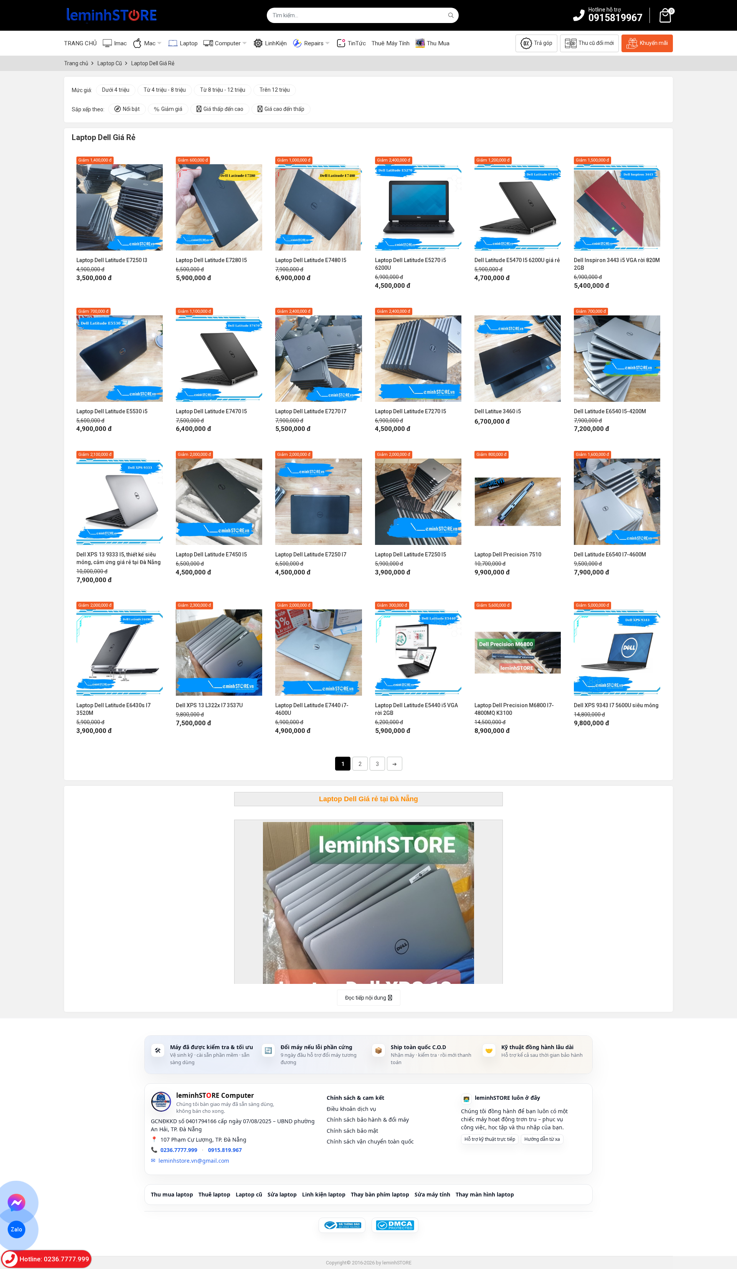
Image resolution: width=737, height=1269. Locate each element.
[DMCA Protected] (395, 1225)
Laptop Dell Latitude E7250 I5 (410, 554)
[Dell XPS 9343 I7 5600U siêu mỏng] (617, 649)
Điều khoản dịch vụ (351, 1108)
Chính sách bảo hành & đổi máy (368, 1119)
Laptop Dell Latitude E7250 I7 (310, 554)
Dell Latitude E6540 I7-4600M (610, 554)
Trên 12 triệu (274, 90)
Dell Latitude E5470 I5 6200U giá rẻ (517, 260)
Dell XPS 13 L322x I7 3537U (209, 705)
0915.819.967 (225, 1149)
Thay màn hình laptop (485, 1194)
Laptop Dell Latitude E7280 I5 (211, 260)
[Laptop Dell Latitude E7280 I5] (219, 204)
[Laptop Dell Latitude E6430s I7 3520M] (119, 649)
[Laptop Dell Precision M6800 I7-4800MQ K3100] (517, 649)
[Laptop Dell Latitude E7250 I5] (418, 498)
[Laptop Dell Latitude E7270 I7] (318, 355)
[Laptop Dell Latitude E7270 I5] (418, 355)
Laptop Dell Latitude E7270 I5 (410, 411)
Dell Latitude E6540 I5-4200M (610, 411)
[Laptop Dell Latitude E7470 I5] (219, 355)
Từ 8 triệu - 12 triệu (222, 90)
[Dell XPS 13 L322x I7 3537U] (219, 649)
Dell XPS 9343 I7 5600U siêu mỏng (616, 705)
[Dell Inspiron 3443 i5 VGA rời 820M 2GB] (617, 204)
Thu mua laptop (172, 1194)
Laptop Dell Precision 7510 (507, 554)
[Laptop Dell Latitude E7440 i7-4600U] (318, 649)
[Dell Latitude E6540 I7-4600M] (617, 498)
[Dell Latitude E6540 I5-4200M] (617, 355)
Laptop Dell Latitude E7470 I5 (211, 411)
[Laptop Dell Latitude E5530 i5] (119, 355)
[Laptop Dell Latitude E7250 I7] (318, 498)
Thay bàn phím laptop (380, 1194)
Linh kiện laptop (323, 1194)
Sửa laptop (282, 1194)
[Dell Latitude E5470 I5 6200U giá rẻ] (517, 204)
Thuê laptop (214, 1194)
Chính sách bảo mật (352, 1130)
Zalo (16, 1229)
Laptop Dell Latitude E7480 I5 (310, 260)
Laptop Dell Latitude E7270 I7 (310, 411)
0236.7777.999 (178, 1149)
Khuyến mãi (654, 43)
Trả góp (543, 43)
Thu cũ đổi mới (596, 43)
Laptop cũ (249, 1194)
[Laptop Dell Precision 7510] (517, 498)
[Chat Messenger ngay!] (17, 1202)
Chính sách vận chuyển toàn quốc (370, 1141)
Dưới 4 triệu (115, 90)
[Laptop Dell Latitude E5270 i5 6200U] (418, 204)
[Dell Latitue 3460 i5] (517, 355)
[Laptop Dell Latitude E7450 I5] (219, 498)
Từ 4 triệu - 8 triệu (165, 90)
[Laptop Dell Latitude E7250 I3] (119, 204)
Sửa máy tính (432, 1194)
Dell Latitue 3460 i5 (497, 411)
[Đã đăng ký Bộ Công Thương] (342, 1225)
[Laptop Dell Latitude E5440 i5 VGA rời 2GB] (418, 649)
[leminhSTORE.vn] (112, 15)
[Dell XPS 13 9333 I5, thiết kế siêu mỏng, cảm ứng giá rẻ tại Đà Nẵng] (119, 498)
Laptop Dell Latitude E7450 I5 (211, 554)
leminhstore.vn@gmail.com (194, 1160)
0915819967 (615, 17)
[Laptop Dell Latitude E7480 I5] (318, 204)
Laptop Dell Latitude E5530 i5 (111, 411)
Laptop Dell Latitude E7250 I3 (111, 260)
